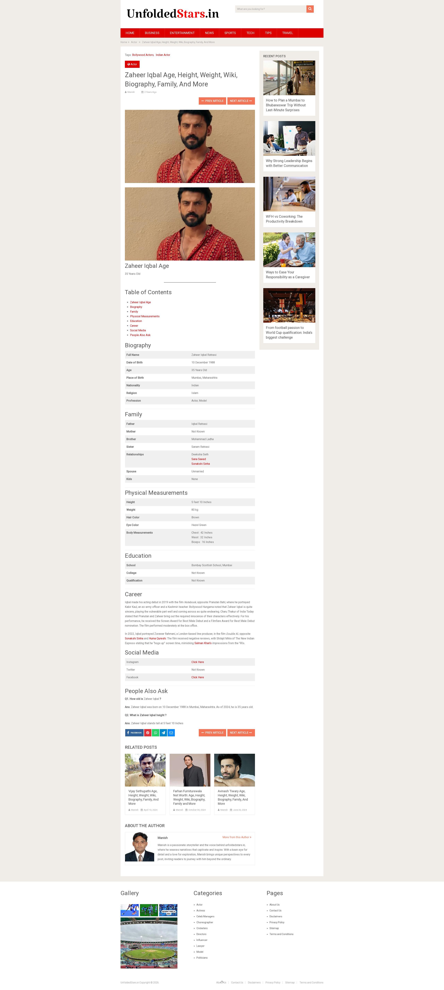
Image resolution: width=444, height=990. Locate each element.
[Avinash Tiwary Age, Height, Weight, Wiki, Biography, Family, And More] (234, 770)
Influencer (202, 940)
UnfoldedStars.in (130, 982)
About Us (275, 904)
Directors (201, 934)
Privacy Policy (277, 922)
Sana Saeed (198, 459)
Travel (287, 33)
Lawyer (200, 946)
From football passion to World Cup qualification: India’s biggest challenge (289, 332)
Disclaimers (276, 916)
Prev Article (214, 101)
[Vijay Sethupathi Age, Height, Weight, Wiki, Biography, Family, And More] (145, 770)
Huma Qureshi (157, 638)
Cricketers (202, 928)
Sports (230, 33)
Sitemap (274, 928)
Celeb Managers (205, 916)
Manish (131, 92)
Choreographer (205, 922)
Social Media (138, 330)
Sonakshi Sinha (200, 463)
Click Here (197, 662)
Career (134, 325)
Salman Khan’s (203, 643)
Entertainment (182, 33)
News (209, 33)
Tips (268, 33)
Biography (136, 307)
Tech (250, 33)
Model (200, 951)
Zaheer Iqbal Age (140, 302)
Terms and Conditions (281, 934)
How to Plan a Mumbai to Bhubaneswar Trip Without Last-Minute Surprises (286, 105)
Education (136, 321)
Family (134, 311)
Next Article (239, 101)
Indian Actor (163, 55)
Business (152, 33)
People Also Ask (140, 335)
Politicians (202, 957)
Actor (134, 64)
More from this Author (236, 837)
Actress (201, 910)
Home (130, 33)
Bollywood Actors (143, 55)
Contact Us (275, 910)
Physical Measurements (145, 316)
